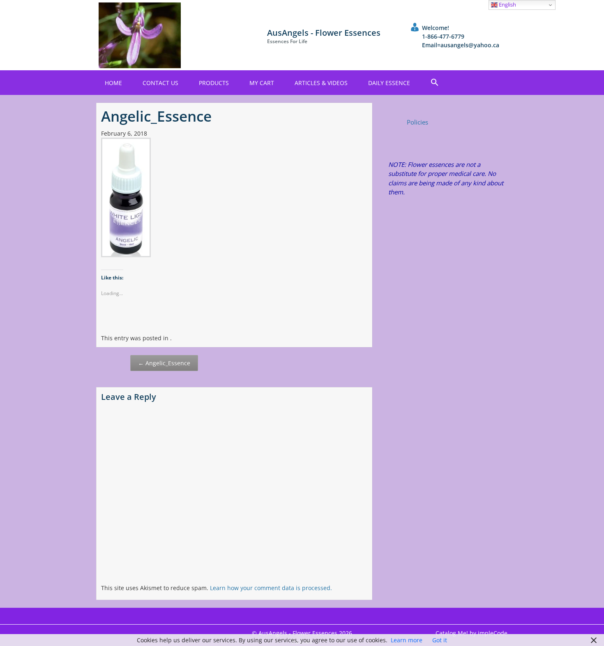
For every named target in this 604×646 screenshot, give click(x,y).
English (507, 4)
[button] (434, 82)
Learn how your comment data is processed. (271, 588)
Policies (417, 122)
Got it (439, 640)
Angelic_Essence (164, 363)
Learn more (406, 640)
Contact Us (160, 83)
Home (113, 83)
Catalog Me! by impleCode (471, 633)
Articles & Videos (321, 83)
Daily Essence (389, 83)
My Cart (261, 83)
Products (214, 83)
